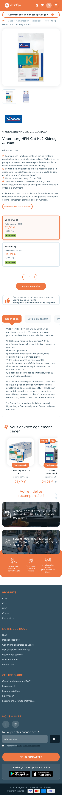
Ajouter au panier (31, 286)
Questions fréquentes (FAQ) (16, 681)
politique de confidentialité (28, 746)
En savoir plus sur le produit (17, 206)
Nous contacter (10, 659)
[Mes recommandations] (37, 5)
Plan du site (8, 664)
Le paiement (8, 686)
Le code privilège (11, 691)
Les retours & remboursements (18, 700)
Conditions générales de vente (18, 644)
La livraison (8, 695)
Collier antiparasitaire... (46, 471)
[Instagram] (15, 724)
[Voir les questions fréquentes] (52, 15)
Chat (4, 603)
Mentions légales (11, 639)
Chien (5, 598)
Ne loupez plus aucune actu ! (20, 732)
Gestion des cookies (12, 654)
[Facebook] (5, 724)
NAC (4, 608)
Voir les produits (14, 465)
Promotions (8, 618)
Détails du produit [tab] (38, 318)
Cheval (5, 613)
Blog (4, 634)
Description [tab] (12, 318)
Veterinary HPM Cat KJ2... (14, 471)
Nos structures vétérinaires (16, 649)
